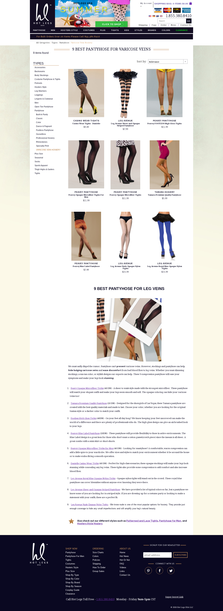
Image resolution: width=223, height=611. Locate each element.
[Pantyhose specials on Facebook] (159, 573)
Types (55, 43)
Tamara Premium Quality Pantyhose (164, 195)
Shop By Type (72, 575)
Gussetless (41, 134)
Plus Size (39, 154)
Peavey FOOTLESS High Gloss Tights (164, 124)
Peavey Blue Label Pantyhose (86, 266)
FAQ (122, 563)
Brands (152, 30)
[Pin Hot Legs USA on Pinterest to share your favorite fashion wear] (148, 573)
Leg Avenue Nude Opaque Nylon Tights (125, 267)
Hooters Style (69, 30)
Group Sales (98, 571)
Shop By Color (72, 579)
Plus (102, 30)
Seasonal (39, 158)
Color (38, 122)
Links (122, 571)
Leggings (39, 95)
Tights (115, 30)
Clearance (70, 594)
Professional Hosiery (45, 138)
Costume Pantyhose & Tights (47, 79)
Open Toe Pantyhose (44, 107)
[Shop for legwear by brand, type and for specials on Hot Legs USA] (39, 565)
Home (122, 552)
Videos (123, 567)
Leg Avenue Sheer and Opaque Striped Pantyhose (125, 125)
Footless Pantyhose (45, 130)
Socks (37, 161)
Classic (39, 118)
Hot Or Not (125, 560)
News (173, 25)
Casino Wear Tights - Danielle (86, 124)
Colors (166, 30)
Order (164, 25)
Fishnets (38, 83)
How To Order (99, 567)
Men (53, 30)
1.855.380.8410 (105, 599)
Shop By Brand (72, 582)
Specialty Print (42, 146)
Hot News (124, 556)
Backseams (40, 71)
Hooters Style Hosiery (89, 523)
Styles (138, 30)
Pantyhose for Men (170, 521)
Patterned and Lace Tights (142, 521)
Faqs (154, 25)
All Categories (43, 43)
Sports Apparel (41, 165)
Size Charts (98, 552)
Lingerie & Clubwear (44, 99)
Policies (96, 560)
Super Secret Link (174, 597)
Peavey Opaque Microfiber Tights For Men (86, 196)
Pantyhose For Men (74, 556)
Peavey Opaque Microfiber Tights (125, 195)
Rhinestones (41, 142)
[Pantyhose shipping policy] (172, 11)
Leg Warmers (41, 91)
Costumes (89, 30)
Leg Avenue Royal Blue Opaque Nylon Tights (164, 267)
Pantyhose (39, 30)
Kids (126, 30)
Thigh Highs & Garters (44, 169)
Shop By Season (73, 586)
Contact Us (185, 25)
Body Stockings (41, 75)
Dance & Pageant (44, 126)
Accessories (40, 67)
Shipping (143, 25)
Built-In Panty (42, 114)
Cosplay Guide (72, 590)
